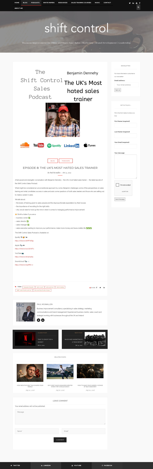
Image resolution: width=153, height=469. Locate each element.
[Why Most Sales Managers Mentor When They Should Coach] (60, 371)
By (54, 173)
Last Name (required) (122, 132)
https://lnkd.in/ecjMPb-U (24, 265)
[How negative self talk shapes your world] (30, 373)
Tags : (19, 286)
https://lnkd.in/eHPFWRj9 (24, 241)
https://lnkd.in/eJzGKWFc (24, 249)
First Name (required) (122, 121)
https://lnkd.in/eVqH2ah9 (24, 257)
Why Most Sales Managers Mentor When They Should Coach (60, 386)
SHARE (93, 287)
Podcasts (66, 161)
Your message (119, 153)
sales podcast (50, 287)
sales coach (40, 287)
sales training (60, 287)
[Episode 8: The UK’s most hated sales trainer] (60, 109)
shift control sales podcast (24, 290)
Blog (53, 161)
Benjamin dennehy (29, 287)
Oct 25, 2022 (67, 173)
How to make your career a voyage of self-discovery (90, 386)
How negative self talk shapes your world (30, 386)
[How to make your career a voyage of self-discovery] (90, 371)
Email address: (119, 80)
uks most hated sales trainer (42, 290)
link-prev (35, 339)
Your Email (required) (121, 142)
